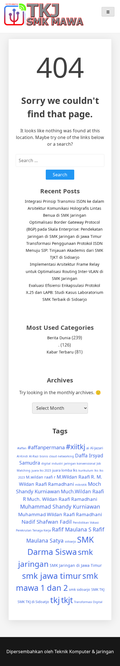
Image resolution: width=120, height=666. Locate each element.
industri (57, 463)
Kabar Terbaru (60, 352)
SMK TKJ (97, 589)
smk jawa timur (51, 575)
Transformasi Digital (88, 602)
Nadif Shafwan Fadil (46, 521)
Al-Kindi (22, 456)
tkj (55, 600)
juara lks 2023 (41, 470)
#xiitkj (75, 446)
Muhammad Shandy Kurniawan (60, 506)
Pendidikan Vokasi (86, 522)
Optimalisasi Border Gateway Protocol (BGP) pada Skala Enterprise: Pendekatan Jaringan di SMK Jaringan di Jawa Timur (65, 229)
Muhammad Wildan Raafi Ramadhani (60, 514)
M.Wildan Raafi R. (76, 477)
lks (96, 470)
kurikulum (85, 470)
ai (87, 448)
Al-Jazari (96, 448)
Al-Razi (34, 456)
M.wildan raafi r (41, 477)
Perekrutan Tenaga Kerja (33, 530)
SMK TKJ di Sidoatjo (33, 601)
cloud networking (61, 456)
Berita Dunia (59, 337)
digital (46, 463)
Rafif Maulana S (72, 529)
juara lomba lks (64, 470)
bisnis (44, 456)
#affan (22, 448)
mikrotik (81, 485)
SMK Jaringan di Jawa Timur (76, 565)
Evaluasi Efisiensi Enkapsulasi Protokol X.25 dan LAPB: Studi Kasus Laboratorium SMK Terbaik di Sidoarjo (64, 292)
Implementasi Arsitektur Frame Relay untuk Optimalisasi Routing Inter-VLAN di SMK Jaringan (64, 271)
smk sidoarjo (79, 589)
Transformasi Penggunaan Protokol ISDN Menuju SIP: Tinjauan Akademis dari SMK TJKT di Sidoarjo (64, 250)
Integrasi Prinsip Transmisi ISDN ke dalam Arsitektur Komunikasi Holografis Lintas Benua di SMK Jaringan (64, 208)
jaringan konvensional (79, 463)
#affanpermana (46, 447)
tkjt (67, 599)
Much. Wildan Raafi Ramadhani (62, 499)
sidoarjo (70, 541)
